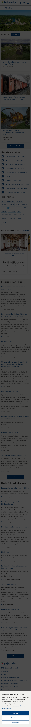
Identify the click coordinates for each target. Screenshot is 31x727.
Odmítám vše (15, 718)
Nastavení (15, 722)
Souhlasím (15, 713)
